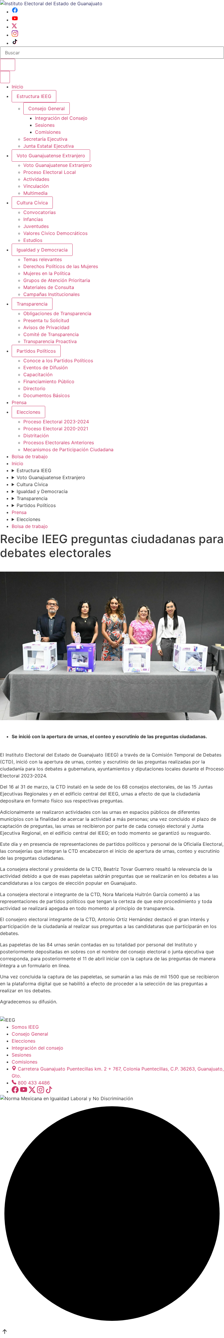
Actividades (36, 179)
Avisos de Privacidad (46, 327)
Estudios (32, 240)
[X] (14, 27)
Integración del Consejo (61, 118)
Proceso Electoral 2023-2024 (56, 421)
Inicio (17, 87)
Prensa (19, 402)
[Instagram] (15, 35)
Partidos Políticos (36, 351)
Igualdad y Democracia (42, 250)
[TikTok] (15, 43)
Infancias (33, 219)
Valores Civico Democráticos (55, 233)
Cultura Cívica (32, 203)
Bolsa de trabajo (30, 456)
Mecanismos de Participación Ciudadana (68, 449)
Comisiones (48, 132)
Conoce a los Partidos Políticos (58, 360)
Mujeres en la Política (46, 273)
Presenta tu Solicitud (46, 320)
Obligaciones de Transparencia (57, 313)
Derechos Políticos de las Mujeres (60, 266)
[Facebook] (15, 12)
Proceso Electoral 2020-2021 (55, 428)
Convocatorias (39, 212)
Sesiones (45, 125)
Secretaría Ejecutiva (45, 139)
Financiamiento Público (48, 381)
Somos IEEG (25, 1027)
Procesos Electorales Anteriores (58, 442)
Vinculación (36, 186)
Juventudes (36, 226)
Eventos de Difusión (45, 367)
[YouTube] (15, 20)
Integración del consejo (37, 1048)
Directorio (34, 388)
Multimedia (35, 193)
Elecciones (28, 412)
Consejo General (30, 1034)
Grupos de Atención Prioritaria (56, 280)
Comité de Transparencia (51, 334)
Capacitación (37, 374)
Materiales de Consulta (48, 287)
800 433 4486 (34, 1083)
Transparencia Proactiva (50, 341)
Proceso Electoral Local (49, 172)
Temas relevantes (42, 259)
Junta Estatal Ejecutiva (48, 146)
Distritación (36, 435)
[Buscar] (7, 65)
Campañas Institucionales (51, 294)
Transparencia (32, 304)
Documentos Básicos (46, 395)
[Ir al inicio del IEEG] (51, 3)
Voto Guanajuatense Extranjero (51, 155)
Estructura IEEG (34, 96)
